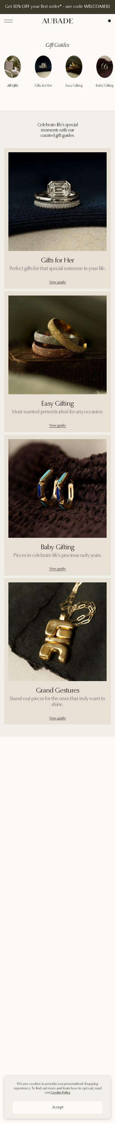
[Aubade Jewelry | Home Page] (57, 21)
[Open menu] (8, 21)
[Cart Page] (109, 20)
